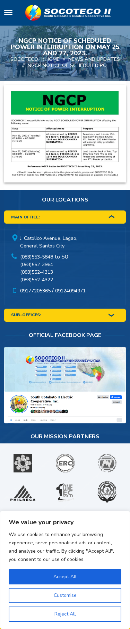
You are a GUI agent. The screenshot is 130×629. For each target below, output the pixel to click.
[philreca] (22, 493)
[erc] (65, 463)
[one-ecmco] (65, 493)
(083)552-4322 (36, 279)
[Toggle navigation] (8, 13)
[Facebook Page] (65, 386)
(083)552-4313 (36, 272)
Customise (65, 595)
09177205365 (35, 291)
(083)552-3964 (36, 264)
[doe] (22, 463)
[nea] (107, 463)
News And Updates (94, 59)
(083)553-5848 (36, 257)
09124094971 (70, 291)
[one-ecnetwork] (107, 493)
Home (52, 59)
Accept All (65, 576)
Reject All (65, 614)
